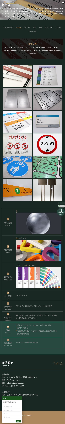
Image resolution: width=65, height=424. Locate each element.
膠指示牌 (27, 27)
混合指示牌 (49, 27)
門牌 (34, 27)
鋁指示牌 (18, 27)
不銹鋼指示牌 (8, 27)
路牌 (40, 27)
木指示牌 (58, 27)
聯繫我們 (29, 415)
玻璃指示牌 (32, 31)
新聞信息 (23, 415)
